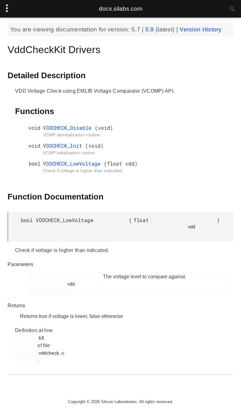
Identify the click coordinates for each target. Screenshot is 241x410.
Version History (200, 29)
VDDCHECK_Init (64, 145)
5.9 (150, 29)
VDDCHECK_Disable (69, 127)
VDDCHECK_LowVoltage (73, 163)
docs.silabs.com (120, 8)
